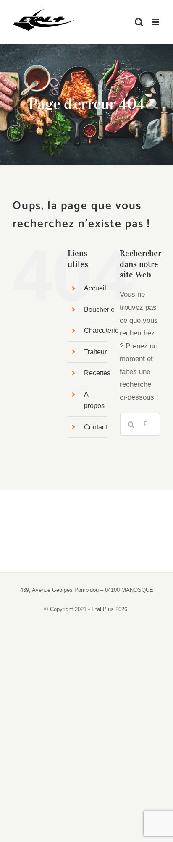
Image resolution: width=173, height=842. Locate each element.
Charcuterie (101, 330)
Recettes (97, 373)
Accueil (95, 288)
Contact (95, 427)
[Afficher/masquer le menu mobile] (156, 22)
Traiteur (95, 352)
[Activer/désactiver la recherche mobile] (139, 22)
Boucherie (99, 309)
